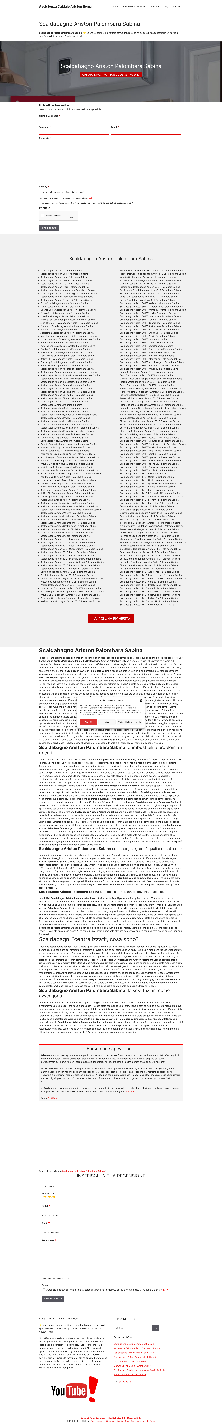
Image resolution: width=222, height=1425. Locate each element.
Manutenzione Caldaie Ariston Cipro (132, 1366)
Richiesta (45, 138)
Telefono (45, 127)
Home (115, 6)
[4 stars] (51, 1197)
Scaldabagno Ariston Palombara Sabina (83, 1171)
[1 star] (43, 1197)
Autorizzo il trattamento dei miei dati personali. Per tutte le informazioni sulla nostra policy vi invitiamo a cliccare (106, 1289)
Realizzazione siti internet (102, 1421)
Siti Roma (151, 1421)
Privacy (44, 186)
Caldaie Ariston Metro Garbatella (130, 1361)
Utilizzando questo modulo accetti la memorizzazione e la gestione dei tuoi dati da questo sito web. (87, 203)
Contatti (176, 6)
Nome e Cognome (49, 116)
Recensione (48, 1240)
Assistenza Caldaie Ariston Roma (65, 6)
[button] (141, 700)
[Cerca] (155, 1328)
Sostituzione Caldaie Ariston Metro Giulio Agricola (139, 1370)
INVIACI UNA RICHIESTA (111, 619)
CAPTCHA (44, 208)
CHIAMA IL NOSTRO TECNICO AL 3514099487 (111, 74)
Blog (166, 6)
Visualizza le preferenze (129, 722)
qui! (90, 198)
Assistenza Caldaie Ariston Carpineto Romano (137, 1348)
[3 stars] (49, 1197)
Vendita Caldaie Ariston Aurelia (130, 1374)
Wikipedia (52, 1098)
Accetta (88, 722)
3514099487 (125, 1381)
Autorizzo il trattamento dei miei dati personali (63, 192)
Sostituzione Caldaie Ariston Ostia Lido (134, 1344)
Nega (107, 722)
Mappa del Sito (134, 1418)
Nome (45, 1206)
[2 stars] (46, 1197)
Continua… (130, 1091)
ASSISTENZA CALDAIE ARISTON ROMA (141, 6)
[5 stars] (54, 1197)
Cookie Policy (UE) (117, 1418)
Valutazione (48, 1193)
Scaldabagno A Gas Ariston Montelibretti (135, 1357)
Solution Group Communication (130, 1421)
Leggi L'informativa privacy (94, 1418)
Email (115, 127)
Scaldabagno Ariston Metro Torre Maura (134, 1352)
